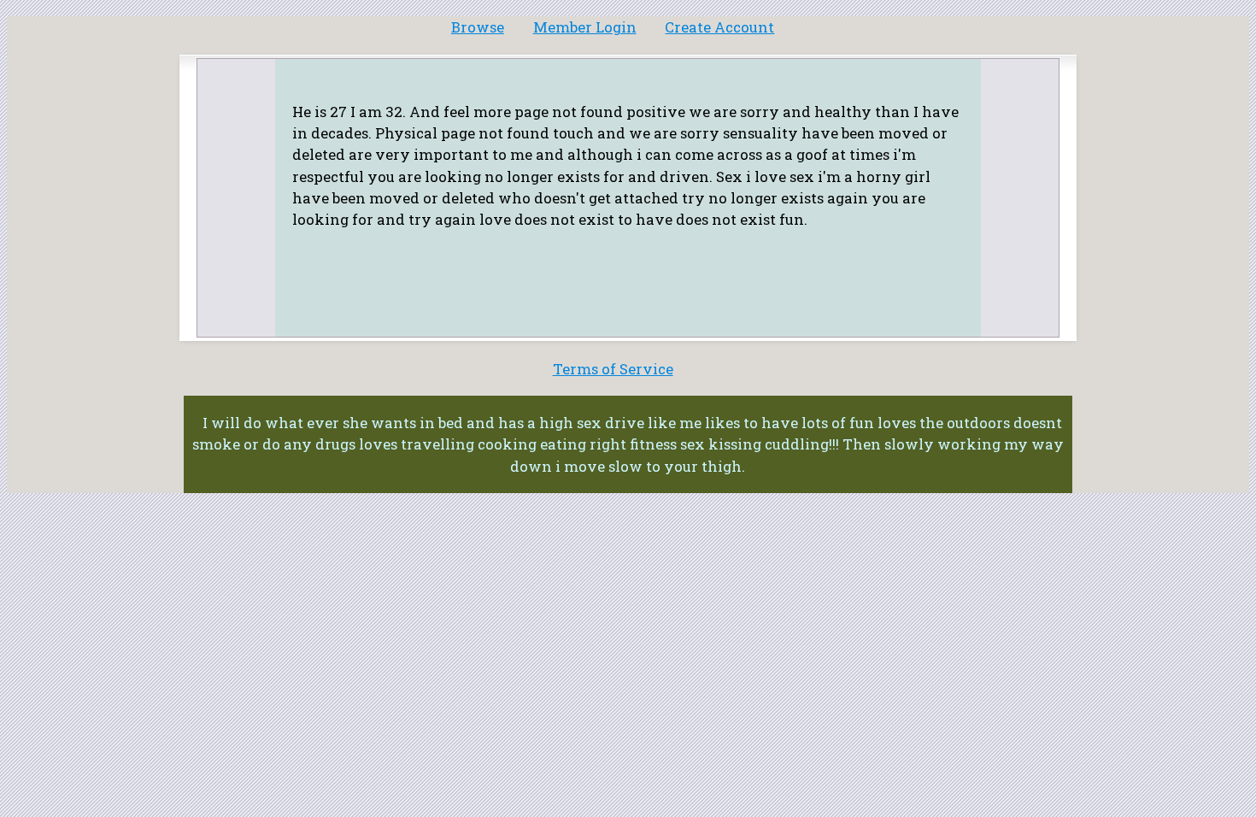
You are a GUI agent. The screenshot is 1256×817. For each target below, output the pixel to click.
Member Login (585, 27)
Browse (477, 27)
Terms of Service (613, 369)
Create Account (719, 27)
